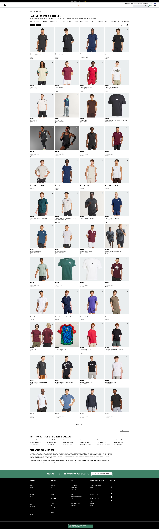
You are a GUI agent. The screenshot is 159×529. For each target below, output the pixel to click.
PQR (103, 524)
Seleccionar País (91, 524)
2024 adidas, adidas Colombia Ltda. (79, 527)
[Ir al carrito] (155, 5)
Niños (75, 5)
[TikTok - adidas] (119, 497)
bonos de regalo (145, 3)
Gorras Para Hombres (68, 442)
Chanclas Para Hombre (85, 442)
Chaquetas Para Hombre (35, 442)
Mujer (64, 5)
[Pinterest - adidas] (119, 493)
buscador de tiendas (127, 3)
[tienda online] (4, 5)
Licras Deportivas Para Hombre (120, 439)
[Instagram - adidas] (119, 487)
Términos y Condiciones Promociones (72, 524)
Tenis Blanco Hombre (51, 439)
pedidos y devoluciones (138, 3)
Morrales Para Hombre (85, 439)
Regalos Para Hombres (35, 439)
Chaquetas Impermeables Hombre (104, 439)
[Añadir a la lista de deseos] (52, 29)
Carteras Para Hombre (118, 442)
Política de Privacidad (83, 524)
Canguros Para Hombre (68, 439)
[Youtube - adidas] (119, 500)
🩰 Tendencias (81, 5)
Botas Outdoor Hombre (118, 444)
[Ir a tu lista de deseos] (152, 5)
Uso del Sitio (97, 524)
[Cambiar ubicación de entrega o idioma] (155, 3)
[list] (79, 21)
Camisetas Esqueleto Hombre (103, 444)
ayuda (132, 3)
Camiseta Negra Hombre (85, 444)
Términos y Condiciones (59, 524)
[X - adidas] (119, 490)
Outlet (94, 5)
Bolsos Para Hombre (67, 444)
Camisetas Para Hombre (52, 442)
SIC (101, 524)
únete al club (151, 3)
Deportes (89, 5)
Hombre (70, 5)
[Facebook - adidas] (119, 483)
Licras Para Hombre (101, 442)
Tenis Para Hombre (51, 444)
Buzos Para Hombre (34, 444)
